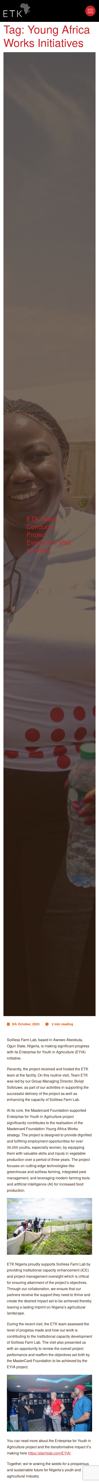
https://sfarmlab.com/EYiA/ (49, 1453)
